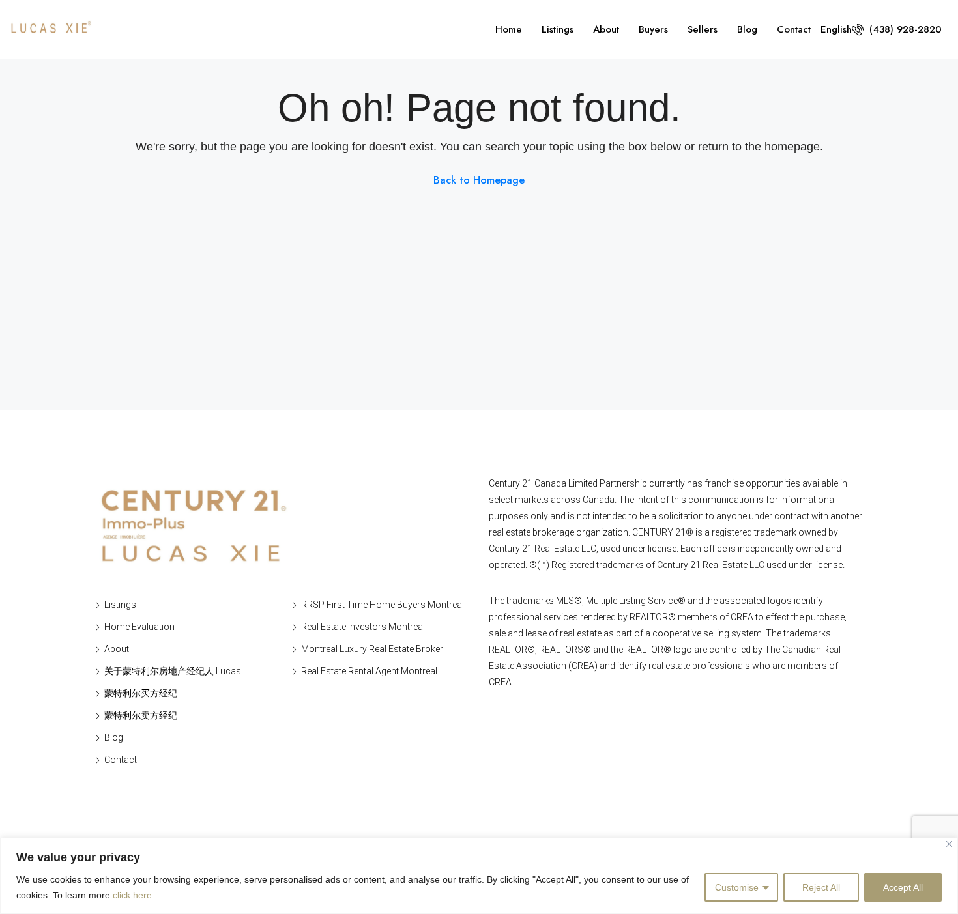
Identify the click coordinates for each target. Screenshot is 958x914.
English (836, 29)
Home (508, 29)
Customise (737, 887)
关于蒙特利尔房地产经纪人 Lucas (172, 671)
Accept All (903, 887)
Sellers (703, 29)
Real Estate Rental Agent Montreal (369, 671)
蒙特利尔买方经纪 (140, 693)
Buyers (653, 29)
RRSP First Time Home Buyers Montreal (382, 604)
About (606, 29)
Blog (747, 29)
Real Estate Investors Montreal (363, 626)
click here (132, 895)
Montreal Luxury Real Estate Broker (372, 649)
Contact (794, 29)
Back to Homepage (479, 180)
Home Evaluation (139, 626)
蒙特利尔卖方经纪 (140, 715)
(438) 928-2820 (904, 29)
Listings (557, 29)
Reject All (821, 887)
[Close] (949, 844)
